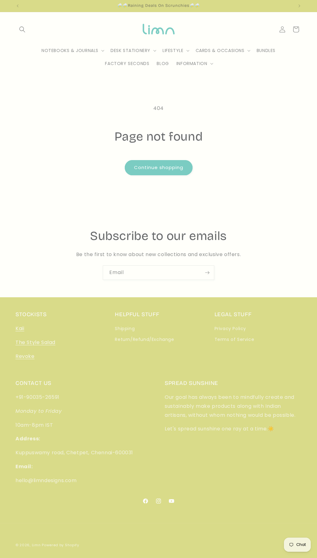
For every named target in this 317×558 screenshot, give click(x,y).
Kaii (19, 328)
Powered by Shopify (60, 545)
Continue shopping (158, 167)
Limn (36, 545)
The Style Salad (35, 342)
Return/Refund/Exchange (144, 339)
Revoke (25, 356)
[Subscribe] (207, 272)
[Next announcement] (299, 6)
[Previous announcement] (17, 6)
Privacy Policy (230, 328)
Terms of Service (234, 339)
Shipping (125, 328)
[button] (22, 29)
